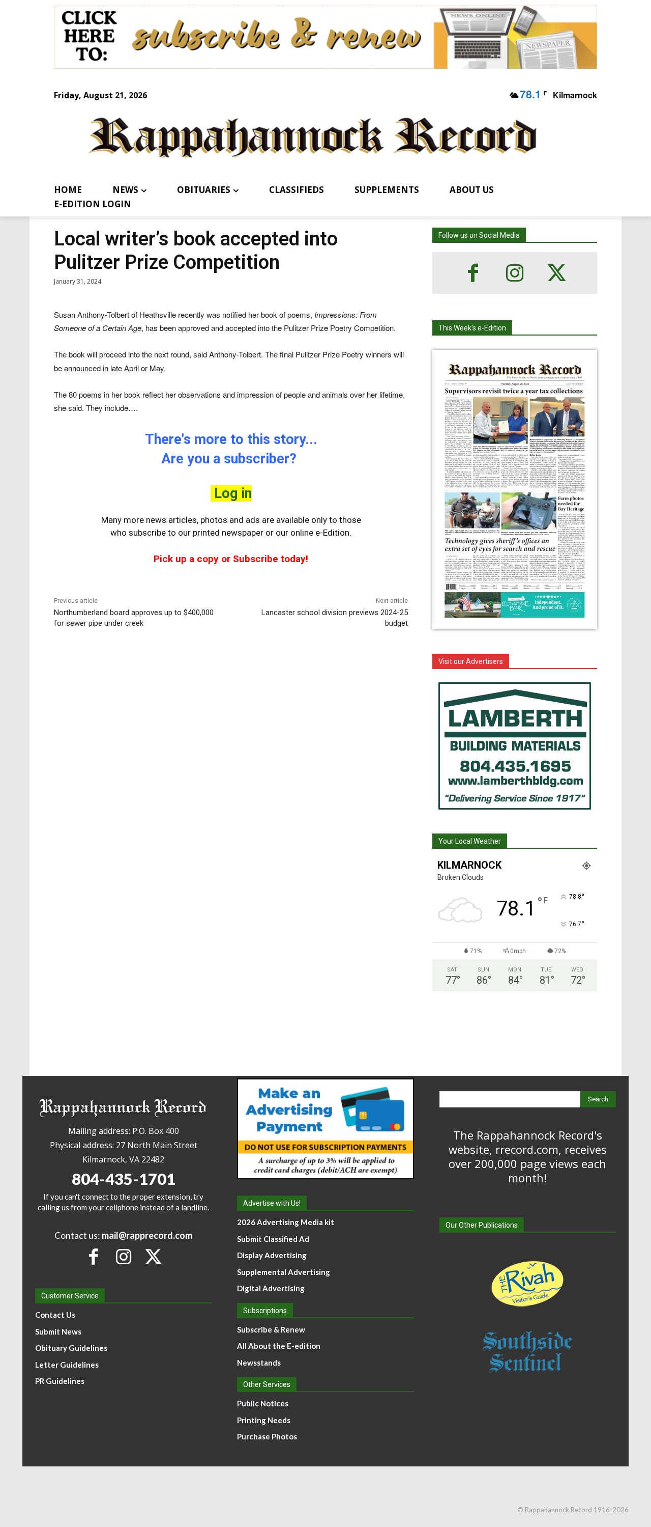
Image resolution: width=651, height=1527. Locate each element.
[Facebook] (473, 273)
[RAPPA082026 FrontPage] (514, 621)
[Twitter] (556, 273)
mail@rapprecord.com (147, 1235)
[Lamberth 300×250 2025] (514, 746)
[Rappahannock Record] (313, 138)
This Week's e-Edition (472, 328)
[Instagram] (514, 273)
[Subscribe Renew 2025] (325, 37)
